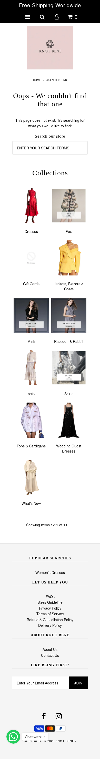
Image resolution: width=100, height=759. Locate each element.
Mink (31, 341)
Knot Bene (65, 741)
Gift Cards (31, 283)
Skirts (68, 393)
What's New (31, 503)
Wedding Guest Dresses (68, 448)
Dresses (31, 231)
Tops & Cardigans (31, 445)
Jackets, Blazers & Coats (69, 286)
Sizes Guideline (50, 602)
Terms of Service (50, 613)
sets (31, 393)
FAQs (50, 596)
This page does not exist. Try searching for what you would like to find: (50, 123)
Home (37, 80)
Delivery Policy (50, 625)
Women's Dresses (50, 572)
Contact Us (50, 655)
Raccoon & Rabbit (68, 341)
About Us (50, 649)
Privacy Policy (50, 608)
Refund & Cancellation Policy (50, 619)
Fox (69, 231)
